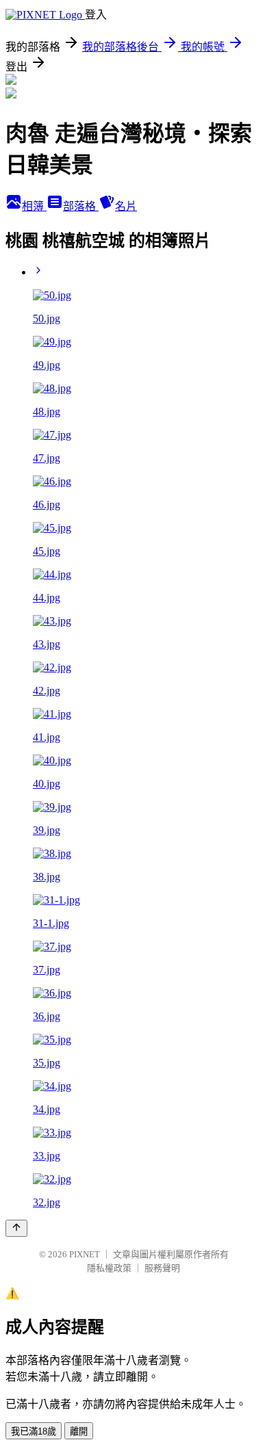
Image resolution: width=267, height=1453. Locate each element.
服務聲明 (162, 1268)
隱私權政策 (109, 1268)
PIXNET (84, 1254)
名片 (126, 206)
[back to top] (16, 1228)
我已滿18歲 (33, 1431)
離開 (79, 1431)
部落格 (81, 206)
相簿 (34, 206)
